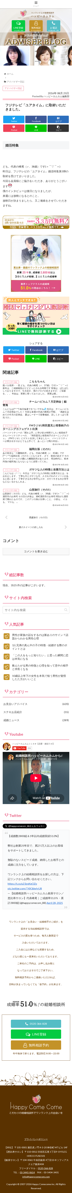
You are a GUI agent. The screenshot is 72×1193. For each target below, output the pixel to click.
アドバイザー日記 (13, 88)
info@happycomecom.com (36, 1176)
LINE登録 (18, 28)
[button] (66, 610)
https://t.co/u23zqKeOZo (22, 883)
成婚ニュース (35, 720)
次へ (67, 54)
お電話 (53, 28)
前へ (4, 54)
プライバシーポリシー (36, 1139)
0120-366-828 (38, 1023)
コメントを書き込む (36, 551)
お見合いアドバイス (35, 703)
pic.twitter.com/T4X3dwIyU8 (25, 888)
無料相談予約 (39, 1045)
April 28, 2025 (55, 902)
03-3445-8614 (27, 1172)
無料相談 (36, 28)
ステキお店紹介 (35, 712)
